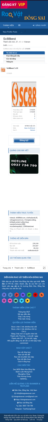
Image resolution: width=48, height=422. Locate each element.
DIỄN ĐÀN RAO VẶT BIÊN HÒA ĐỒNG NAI (23, 277)
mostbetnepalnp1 (16, 226)
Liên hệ (32, 420)
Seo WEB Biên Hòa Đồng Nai (24, 369)
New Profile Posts (10, 32)
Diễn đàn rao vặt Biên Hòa (23, 416)
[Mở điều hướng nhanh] (44, 267)
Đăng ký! (24, 140)
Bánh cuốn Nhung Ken (24, 372)
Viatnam (32, 130)
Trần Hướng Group (24, 376)
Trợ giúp (39, 420)
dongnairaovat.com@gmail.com (26, 396)
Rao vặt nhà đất (24, 355)
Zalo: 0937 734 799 (26, 406)
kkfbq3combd (15, 222)
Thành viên (8, 25)
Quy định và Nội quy (21, 420)
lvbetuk (12, 218)
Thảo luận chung (24, 319)
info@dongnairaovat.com (26, 393)
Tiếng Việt (8, 420)
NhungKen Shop (24, 374)
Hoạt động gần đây (13, 56)
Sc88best (10, 68)
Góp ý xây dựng (24, 317)
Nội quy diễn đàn (24, 314)
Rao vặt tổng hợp (24, 352)
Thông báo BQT (24, 312)
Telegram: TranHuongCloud (25, 409)
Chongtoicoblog (30, 220)
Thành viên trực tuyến (21, 213)
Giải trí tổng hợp (24, 362)
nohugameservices (17, 220)
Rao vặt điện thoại (24, 359)
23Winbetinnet (28, 226)
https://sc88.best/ (29, 128)
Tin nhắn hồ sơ (11, 53)
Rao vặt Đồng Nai (25, 403)
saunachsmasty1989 (17, 224)
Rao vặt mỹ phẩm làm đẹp (24, 357)
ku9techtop (24, 222)
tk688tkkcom (20, 218)
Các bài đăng (11, 59)
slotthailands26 (31, 218)
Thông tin (9, 62)
